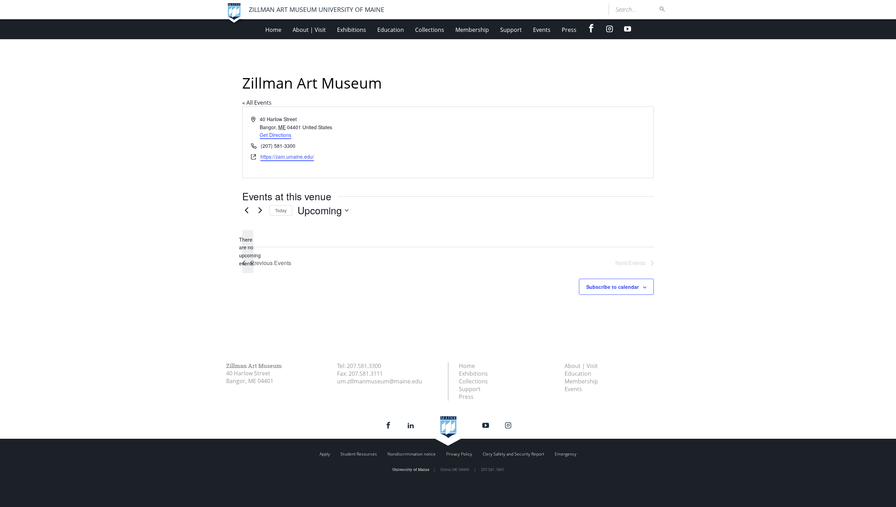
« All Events (257, 102)
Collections (429, 30)
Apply (325, 454)
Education (390, 30)
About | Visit (309, 30)
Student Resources (359, 454)
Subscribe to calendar (612, 286)
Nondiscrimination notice (411, 454)
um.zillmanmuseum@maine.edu (379, 381)
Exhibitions (351, 30)
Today (281, 210)
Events (542, 30)
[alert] (247, 251)
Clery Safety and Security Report (513, 454)
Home (273, 30)
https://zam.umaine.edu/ (287, 156)
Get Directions (275, 134)
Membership (472, 30)
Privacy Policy (459, 454)
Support (511, 30)
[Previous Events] (246, 210)
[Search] (662, 9)
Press (569, 30)
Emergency (565, 454)
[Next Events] (260, 210)
